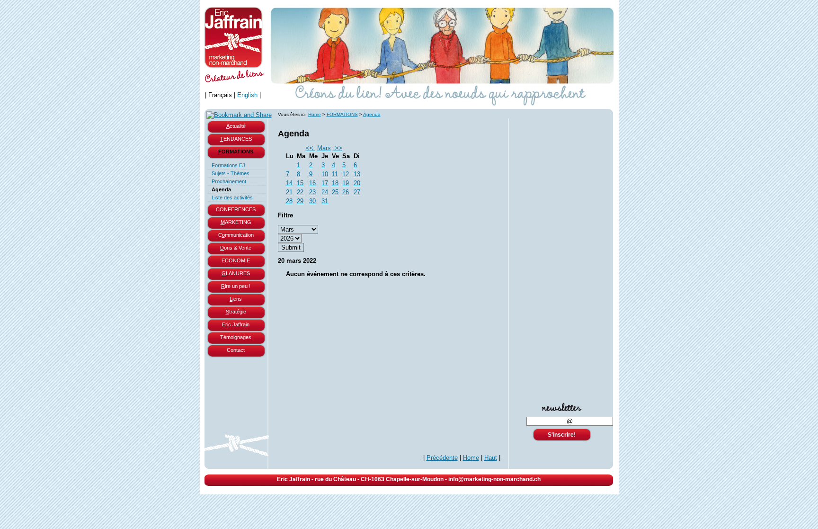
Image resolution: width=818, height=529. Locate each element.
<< (310, 148)
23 (312, 192)
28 (289, 201)
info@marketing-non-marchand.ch (494, 479)
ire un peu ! (235, 286)
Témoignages (235, 337)
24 (324, 192)
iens (236, 299)
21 (289, 192)
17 (324, 183)
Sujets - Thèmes (230, 173)
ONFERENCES (236, 209)
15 (300, 183)
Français (220, 95)
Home (314, 114)
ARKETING (236, 222)
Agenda (221, 189)
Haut (490, 457)
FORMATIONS (342, 114)
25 (335, 192)
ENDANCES (236, 139)
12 (345, 174)
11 (335, 174)
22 (300, 192)
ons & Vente (235, 248)
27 (357, 192)
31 (324, 201)
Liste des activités (232, 197)
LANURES (236, 273)
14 (289, 183)
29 (300, 201)
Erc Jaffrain (235, 324)
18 (335, 183)
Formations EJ (228, 165)
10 (324, 174)
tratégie (236, 311)
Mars (324, 148)
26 (345, 192)
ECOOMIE (236, 260)
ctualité (236, 126)
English (247, 95)
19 (345, 183)
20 (357, 183)
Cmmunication (236, 235)
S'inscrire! (562, 434)
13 (357, 174)
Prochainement (229, 181)
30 (312, 201)
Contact (236, 350)
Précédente (442, 457)
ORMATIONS (235, 151)
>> (337, 148)
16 (312, 183)
